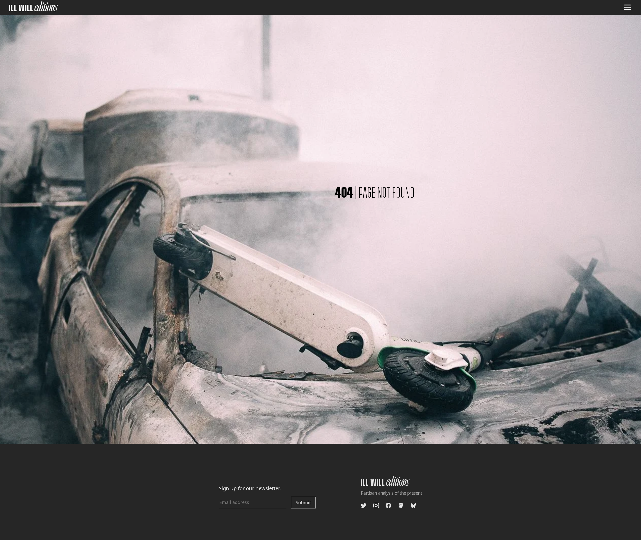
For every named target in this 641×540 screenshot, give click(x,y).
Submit (303, 502)
